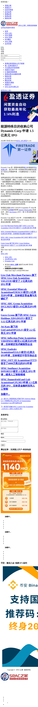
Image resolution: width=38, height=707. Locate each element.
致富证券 (8, 18)
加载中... (5, 394)
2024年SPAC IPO (11, 259)
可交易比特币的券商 (12, 68)
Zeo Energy (13, 212)
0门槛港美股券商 (11, 72)
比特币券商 (9, 10)
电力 (25, 167)
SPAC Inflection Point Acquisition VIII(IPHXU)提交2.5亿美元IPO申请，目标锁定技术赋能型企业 (19, 341)
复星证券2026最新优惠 (13, 74)
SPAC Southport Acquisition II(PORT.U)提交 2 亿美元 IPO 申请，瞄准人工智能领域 (18, 371)
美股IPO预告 (9, 82)
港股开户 (8, 84)
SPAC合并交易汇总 (12, 87)
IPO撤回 (8, 39)
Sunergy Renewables (25, 210)
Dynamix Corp (9, 261)
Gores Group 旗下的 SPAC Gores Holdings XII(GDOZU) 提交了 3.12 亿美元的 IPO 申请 (18, 318)
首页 (6, 31)
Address (3, 441)
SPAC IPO (8, 33)
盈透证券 (8, 14)
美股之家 (8, 5)
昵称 (2, 437)
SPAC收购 (8, 35)
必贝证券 (8, 12)
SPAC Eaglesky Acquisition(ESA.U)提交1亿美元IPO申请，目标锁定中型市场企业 (19, 352)
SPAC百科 (8, 37)
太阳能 (11, 210)
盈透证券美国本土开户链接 (14, 63)
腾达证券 (8, 80)
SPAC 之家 (14, 264)
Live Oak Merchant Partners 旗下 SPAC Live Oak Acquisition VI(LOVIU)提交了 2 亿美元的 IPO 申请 (19, 280)
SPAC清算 (8, 41)
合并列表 (8, 43)
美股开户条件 (10, 70)
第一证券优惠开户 (11, 65)
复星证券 (8, 16)
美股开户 (8, 7)
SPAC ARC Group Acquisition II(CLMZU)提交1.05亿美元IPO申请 (18, 306)
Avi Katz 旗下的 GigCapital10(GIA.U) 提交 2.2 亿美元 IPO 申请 (18, 329)
